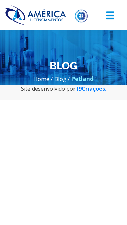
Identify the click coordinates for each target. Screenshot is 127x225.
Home (41, 79)
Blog (60, 79)
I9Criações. (91, 88)
